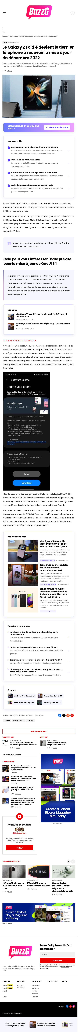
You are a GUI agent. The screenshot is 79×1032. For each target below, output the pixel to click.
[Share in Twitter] (64, 715)
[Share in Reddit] (68, 715)
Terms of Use (44, 968)
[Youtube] (70, 1006)
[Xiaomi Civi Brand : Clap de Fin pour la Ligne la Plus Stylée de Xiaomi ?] (5, 789)
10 (18, 340)
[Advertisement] (58, 788)
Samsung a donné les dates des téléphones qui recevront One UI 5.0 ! (54, 568)
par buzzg (18, 794)
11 (20, 340)
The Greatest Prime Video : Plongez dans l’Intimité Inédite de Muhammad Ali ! (23, 768)
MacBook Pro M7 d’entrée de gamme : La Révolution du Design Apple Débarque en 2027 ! (23, 778)
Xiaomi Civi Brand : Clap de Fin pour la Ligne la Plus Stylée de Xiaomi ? (22, 789)
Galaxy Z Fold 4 (18, 720)
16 (31, 340)
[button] (4, 12)
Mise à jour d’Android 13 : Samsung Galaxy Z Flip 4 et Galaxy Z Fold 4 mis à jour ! (53, 544)
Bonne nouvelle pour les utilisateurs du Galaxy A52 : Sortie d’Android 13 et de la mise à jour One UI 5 (54, 592)
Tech (4, 32)
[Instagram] (73, 1006)
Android (7, 720)
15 (29, 340)
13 (24, 340)
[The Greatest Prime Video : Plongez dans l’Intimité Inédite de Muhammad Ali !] (5, 768)
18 (35, 340)
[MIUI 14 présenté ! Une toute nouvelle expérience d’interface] (5, 743)
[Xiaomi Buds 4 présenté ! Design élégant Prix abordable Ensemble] (63, 871)
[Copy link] (72, 715)
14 (27, 340)
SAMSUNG (30, 720)
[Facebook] (67, 1006)
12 (22, 340)
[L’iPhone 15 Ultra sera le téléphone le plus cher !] (43, 743)
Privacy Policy (65, 966)
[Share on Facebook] (60, 715)
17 (33, 340)
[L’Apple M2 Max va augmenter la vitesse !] (38, 871)
